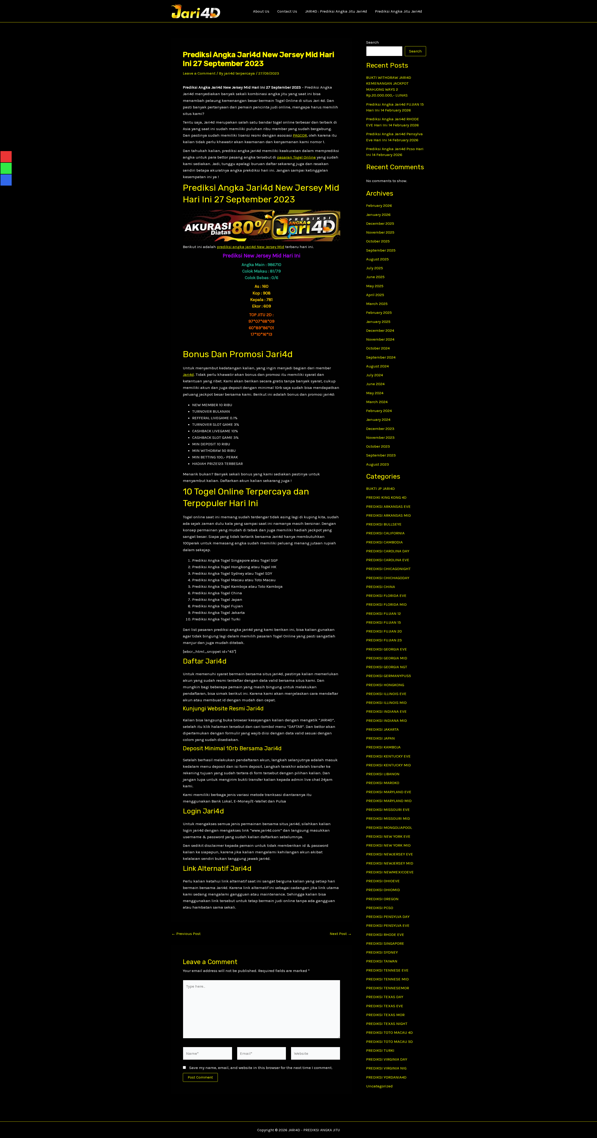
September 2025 (381, 250)
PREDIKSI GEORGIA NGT (386, 666)
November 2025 (380, 232)
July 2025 (374, 268)
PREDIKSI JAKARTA (382, 729)
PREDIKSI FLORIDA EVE (386, 595)
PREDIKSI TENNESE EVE (387, 970)
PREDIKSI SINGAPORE (385, 943)
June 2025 (375, 276)
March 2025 (377, 303)
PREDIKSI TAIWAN (381, 961)
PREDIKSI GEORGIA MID (386, 658)
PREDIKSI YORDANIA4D (386, 1077)
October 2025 (378, 241)
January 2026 (378, 214)
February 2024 (379, 410)
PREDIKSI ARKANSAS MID (388, 515)
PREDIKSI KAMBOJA (383, 747)
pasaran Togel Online (296, 157)
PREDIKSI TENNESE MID (387, 979)
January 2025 (378, 321)
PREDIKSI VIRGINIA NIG (386, 1068)
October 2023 (378, 446)
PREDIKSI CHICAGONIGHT (388, 568)
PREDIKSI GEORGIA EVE (386, 649)
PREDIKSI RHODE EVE (385, 934)
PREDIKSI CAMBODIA (384, 542)
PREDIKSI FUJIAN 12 (383, 613)
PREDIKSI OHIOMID (383, 889)
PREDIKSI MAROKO (382, 782)
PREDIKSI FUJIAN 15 (383, 622)
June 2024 (375, 383)
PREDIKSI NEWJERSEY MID (389, 863)
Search (372, 42)
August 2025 (377, 259)
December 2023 (380, 428)
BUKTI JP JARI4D (380, 488)
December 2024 (380, 330)
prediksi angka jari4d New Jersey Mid (250, 246)
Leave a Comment (199, 73)
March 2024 (377, 401)
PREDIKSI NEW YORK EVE (388, 836)
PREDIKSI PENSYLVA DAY (388, 916)
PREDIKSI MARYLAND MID (389, 800)
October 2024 (378, 348)
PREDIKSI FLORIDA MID (386, 604)
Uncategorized (379, 1086)
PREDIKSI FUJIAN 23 (384, 640)
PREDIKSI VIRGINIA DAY (386, 1059)
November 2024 (380, 339)
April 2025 (375, 294)
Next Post (341, 934)
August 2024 (377, 366)
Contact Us (287, 11)
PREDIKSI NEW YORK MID (388, 845)
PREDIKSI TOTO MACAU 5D (389, 1041)
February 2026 (379, 205)
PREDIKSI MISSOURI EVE (388, 809)
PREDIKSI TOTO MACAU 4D (389, 1032)
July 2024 (374, 375)
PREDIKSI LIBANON (382, 773)
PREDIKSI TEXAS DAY (384, 996)
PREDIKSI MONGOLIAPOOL (389, 827)
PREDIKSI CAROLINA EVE (387, 559)
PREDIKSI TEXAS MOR (385, 1014)
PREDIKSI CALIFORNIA (385, 533)
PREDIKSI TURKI (380, 1050)
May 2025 (374, 286)
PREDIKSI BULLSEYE (384, 524)
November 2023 (380, 437)
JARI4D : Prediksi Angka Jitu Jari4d (336, 11)
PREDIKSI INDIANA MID (386, 720)
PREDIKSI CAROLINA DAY (387, 551)
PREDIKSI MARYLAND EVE (388, 791)
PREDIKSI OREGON (382, 898)
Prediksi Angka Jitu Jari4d (398, 11)
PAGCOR (300, 135)
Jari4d (188, 374)
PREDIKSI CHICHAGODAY (387, 577)
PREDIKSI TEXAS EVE (384, 1005)
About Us (261, 11)
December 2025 (380, 223)
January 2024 (378, 419)
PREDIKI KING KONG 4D (386, 497)
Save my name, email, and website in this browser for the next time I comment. (261, 1067)
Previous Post (186, 934)
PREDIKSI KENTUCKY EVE (388, 756)
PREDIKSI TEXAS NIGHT (386, 1023)
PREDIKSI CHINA (380, 586)
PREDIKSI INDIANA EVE (386, 711)
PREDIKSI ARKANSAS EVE (388, 506)
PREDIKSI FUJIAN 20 (384, 631)
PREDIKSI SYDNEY (382, 952)
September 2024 (381, 357)
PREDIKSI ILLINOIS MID (386, 702)
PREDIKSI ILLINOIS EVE (386, 693)
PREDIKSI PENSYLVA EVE (388, 925)
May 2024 (374, 393)
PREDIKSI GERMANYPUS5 (388, 675)
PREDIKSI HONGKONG (385, 684)
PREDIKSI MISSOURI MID (388, 818)
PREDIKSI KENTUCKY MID (388, 765)
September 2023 (381, 455)
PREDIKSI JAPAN (380, 738)
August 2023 (377, 464)
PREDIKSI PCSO (379, 907)
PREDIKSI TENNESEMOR (387, 988)
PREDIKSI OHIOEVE (383, 881)
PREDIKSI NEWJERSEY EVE (389, 854)
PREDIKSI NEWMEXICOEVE (390, 872)
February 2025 (379, 312)
